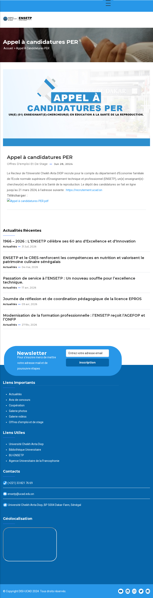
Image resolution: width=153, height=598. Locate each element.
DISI (21, 591)
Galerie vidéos (17, 416)
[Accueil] (28, 20)
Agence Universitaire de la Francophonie (34, 460)
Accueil (8, 48)
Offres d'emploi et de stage (27, 164)
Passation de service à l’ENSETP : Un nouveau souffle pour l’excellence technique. (69, 280)
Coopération (17, 405)
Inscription (87, 362)
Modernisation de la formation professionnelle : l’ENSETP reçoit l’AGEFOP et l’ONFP (74, 317)
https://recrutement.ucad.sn (84, 190)
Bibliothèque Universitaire (25, 449)
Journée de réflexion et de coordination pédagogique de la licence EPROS (72, 299)
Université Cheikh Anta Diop (26, 444)
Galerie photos (18, 411)
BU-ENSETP (16, 455)
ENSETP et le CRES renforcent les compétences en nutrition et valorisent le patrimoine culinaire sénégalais (73, 260)
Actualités (10, 246)
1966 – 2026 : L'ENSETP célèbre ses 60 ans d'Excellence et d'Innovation (69, 241)
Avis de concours (19, 399)
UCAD (28, 591)
